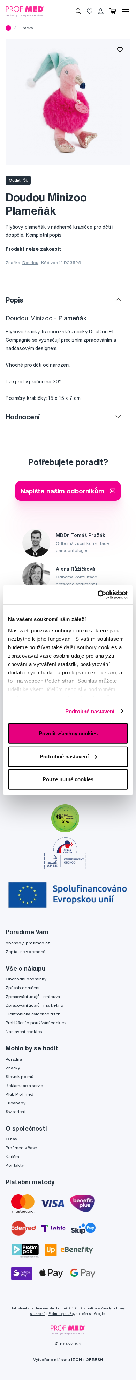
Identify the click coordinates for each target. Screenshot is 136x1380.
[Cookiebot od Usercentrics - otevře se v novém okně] (98, 594)
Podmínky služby (61, 1313)
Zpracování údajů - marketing (34, 1005)
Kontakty (15, 1165)
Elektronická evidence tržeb (33, 1014)
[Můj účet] (101, 11)
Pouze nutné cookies (68, 779)
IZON (76, 1359)
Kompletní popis (44, 235)
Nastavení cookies (24, 1031)
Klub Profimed (19, 1094)
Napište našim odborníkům (62, 490)
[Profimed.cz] (25, 10)
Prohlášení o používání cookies (36, 1022)
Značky (13, 1068)
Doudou (30, 262)
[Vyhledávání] (78, 11)
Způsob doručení (22, 987)
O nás (11, 1139)
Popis (14, 300)
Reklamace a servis (24, 1085)
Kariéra (12, 1156)
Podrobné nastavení (90, 711)
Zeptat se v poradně (25, 951)
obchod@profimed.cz (28, 943)
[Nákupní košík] (113, 11)
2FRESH (94, 1359)
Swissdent (16, 1111)
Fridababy (15, 1103)
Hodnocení (23, 417)
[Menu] (125, 11)
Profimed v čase (21, 1147)
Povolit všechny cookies (68, 733)
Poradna (14, 1059)
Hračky (26, 28)
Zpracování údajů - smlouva (33, 996)
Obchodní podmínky (26, 979)
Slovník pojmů (19, 1076)
